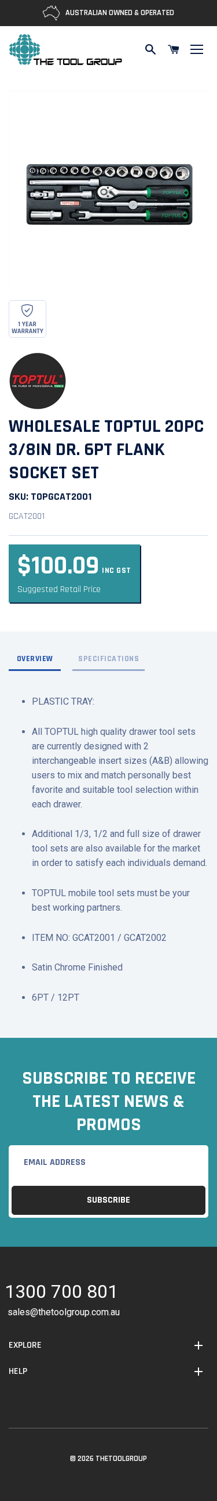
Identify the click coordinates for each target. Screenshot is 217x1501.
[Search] (150, 49)
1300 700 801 (61, 1293)
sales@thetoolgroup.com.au (64, 1312)
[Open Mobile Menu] (196, 49)
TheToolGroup (121, 1458)
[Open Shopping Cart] (173, 49)
